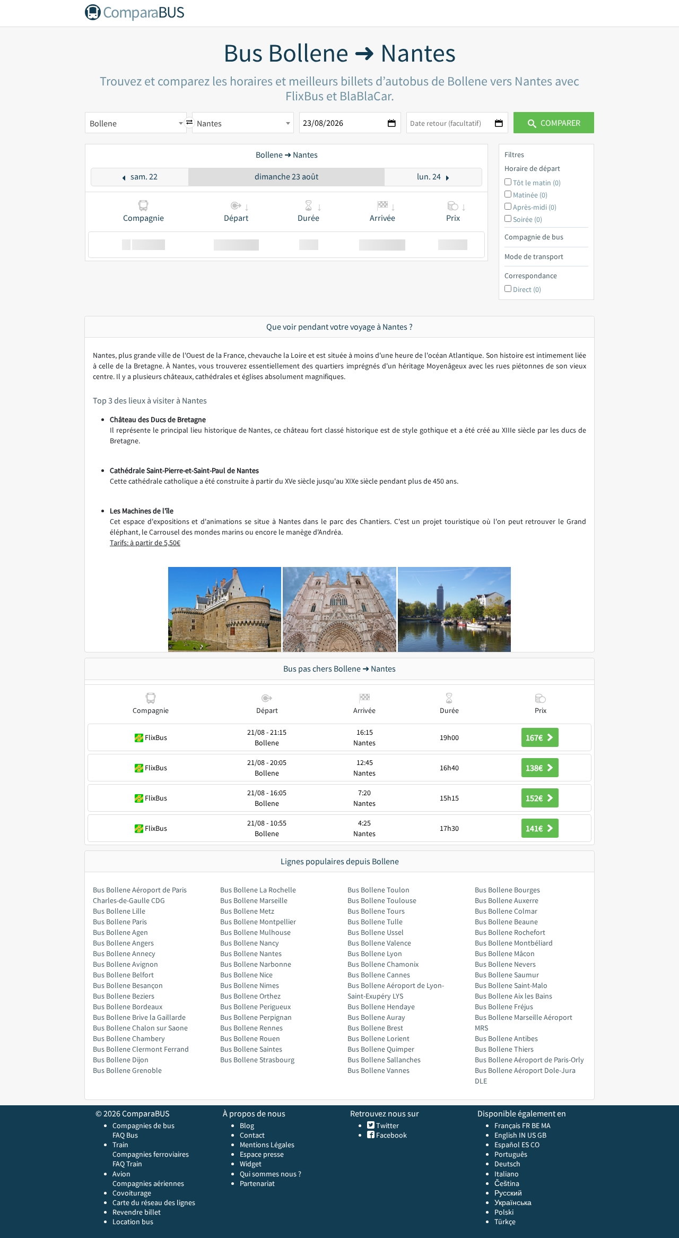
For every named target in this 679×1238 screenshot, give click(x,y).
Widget (251, 1163)
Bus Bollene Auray (376, 1017)
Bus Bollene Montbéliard (514, 943)
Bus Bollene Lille (119, 911)
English (505, 1135)
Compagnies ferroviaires (150, 1154)
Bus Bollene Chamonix (383, 964)
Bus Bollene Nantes (251, 953)
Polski (503, 1212)
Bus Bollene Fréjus (504, 1006)
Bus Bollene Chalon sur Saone (140, 1028)
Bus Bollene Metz (247, 911)
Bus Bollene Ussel (375, 932)
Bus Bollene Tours (376, 911)
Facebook (391, 1135)
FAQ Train (127, 1163)
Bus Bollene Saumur (507, 974)
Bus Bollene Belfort (123, 974)
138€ (535, 767)
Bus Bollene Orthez (250, 996)
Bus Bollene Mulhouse (255, 932)
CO (534, 1144)
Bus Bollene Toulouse (381, 900)
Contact (252, 1135)
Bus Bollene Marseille (254, 900)
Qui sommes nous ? (270, 1174)
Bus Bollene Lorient (378, 1038)
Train (120, 1144)
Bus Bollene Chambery (129, 1038)
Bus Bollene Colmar (506, 911)
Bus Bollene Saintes (251, 1049)
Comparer (559, 122)
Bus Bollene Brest (375, 1028)
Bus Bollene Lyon (374, 953)
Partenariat (257, 1183)
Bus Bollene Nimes (249, 985)
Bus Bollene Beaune (506, 921)
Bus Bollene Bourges (507, 890)
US (531, 1135)
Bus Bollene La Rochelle (258, 890)
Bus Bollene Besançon (128, 985)
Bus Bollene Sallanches (384, 1059)
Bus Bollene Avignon (125, 964)
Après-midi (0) (534, 207)
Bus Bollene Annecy (124, 953)
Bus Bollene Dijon (121, 1059)
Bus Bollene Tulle (375, 921)
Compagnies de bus (143, 1125)
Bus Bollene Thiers (504, 1049)
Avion (121, 1174)
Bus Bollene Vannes (378, 1070)
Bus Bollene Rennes (251, 1028)
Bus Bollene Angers (123, 943)
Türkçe (505, 1221)
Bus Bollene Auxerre (506, 900)
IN (522, 1135)
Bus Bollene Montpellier (258, 921)
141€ (535, 828)
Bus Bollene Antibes (506, 1038)
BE (535, 1125)
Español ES (512, 1144)
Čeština (506, 1183)
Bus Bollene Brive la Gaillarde (139, 1017)
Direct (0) (527, 289)
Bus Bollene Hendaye (381, 1006)
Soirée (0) (527, 219)
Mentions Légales (267, 1144)
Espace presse (262, 1154)
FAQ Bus (125, 1135)
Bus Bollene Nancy (249, 943)
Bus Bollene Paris (120, 921)
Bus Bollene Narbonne (255, 964)
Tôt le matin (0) (537, 182)
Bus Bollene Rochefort (510, 932)
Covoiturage (131, 1193)
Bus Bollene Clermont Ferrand (141, 1049)
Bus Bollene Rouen (250, 1038)
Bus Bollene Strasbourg (257, 1059)
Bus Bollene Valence (379, 943)
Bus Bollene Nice (246, 974)
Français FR (512, 1125)
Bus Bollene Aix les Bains (513, 996)
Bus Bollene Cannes (378, 974)
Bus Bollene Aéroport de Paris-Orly (529, 1059)
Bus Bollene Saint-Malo (511, 985)
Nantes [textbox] (209, 123)
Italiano (506, 1174)
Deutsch (507, 1163)
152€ (535, 798)
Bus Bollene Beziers (123, 996)
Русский (508, 1193)
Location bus (132, 1221)
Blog (247, 1125)
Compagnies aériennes (148, 1183)
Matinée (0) (530, 195)
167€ (535, 737)
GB (541, 1135)
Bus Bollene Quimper (380, 1049)
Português (510, 1154)
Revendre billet (136, 1212)
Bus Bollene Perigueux (255, 1006)
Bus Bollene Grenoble (127, 1070)
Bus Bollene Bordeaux (127, 1006)
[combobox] (136, 122)
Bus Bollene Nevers (505, 964)
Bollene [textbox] (103, 123)
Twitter (387, 1125)
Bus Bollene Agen (120, 932)
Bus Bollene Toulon (378, 890)
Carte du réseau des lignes (153, 1202)
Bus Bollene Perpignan (256, 1017)
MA (546, 1125)
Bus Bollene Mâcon (505, 953)
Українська (513, 1202)
